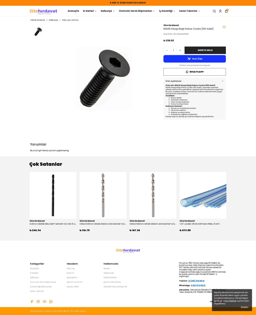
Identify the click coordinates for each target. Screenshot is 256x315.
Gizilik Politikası (110, 277)
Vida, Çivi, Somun (70, 20)
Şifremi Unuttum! (75, 282)
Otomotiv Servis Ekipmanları (135, 11)
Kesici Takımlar (188, 11)
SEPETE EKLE (205, 50)
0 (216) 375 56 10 (196, 281)
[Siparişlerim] (220, 11)
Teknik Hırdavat (37, 20)
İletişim (107, 268)
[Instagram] (38, 301)
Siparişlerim (72, 277)
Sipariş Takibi (73, 286)
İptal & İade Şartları (112, 282)
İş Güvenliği (165, 11)
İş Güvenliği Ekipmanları (41, 286)
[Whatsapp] (51, 301)
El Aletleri (88, 11)
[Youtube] (44, 301)
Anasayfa (73, 11)
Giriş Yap (71, 268)
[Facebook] (31, 301)
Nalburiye (106, 11)
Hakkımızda (109, 273)
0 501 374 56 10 (198, 285)
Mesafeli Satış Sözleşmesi (115, 286)
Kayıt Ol (70, 273)
